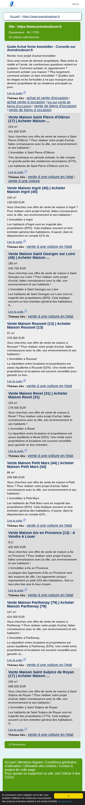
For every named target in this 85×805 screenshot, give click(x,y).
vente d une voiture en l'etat (50, 177)
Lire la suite (15, 93)
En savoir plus (65, 801)
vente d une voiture (24, 181)
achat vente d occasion (26, 102)
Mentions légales (30, 762)
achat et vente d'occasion (47, 98)
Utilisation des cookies (40, 766)
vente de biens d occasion (30, 110)
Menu (75, 4)
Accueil (10, 762)
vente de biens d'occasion (55, 106)
